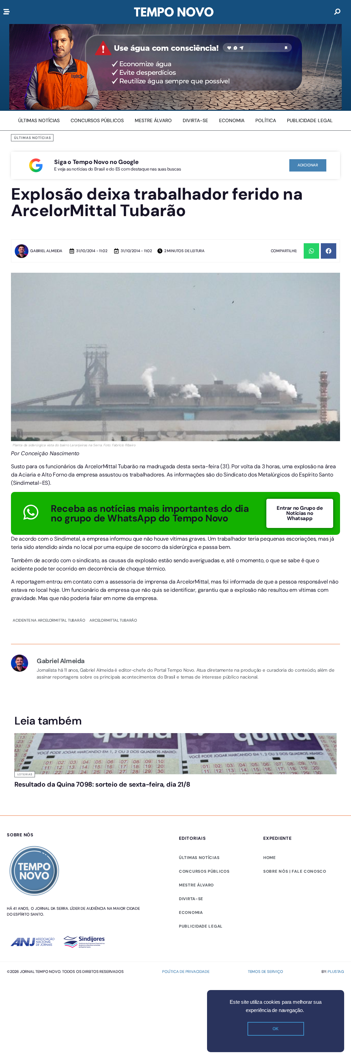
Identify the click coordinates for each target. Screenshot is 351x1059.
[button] (311, 251)
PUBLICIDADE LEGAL (201, 926)
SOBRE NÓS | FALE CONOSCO (294, 871)
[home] (173, 12)
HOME (269, 857)
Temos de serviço (265, 971)
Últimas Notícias (32, 138)
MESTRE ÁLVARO (196, 885)
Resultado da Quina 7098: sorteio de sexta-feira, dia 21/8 (102, 784)
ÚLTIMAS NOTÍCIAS (199, 857)
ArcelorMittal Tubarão (113, 620)
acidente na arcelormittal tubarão (49, 620)
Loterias (25, 774)
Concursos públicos (204, 871)
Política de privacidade (185, 971)
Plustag (336, 971)
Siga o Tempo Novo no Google (96, 162)
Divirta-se (191, 899)
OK (276, 1028)
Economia (191, 912)
